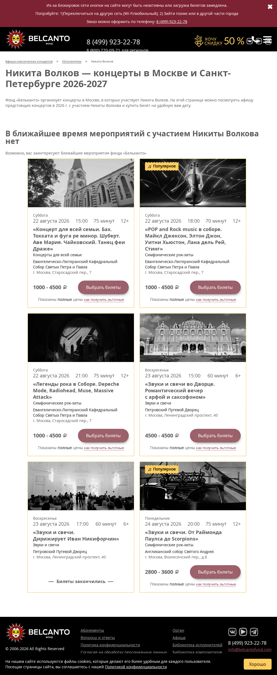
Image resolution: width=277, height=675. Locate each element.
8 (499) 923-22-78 (171, 21)
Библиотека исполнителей (197, 644)
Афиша (179, 637)
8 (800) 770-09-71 (103, 50)
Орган (178, 630)
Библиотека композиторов (197, 652)
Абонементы (92, 630)
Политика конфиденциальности (110, 644)
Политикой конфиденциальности (136, 666)
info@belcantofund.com (250, 649)
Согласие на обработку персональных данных (124, 652)
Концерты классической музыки (37, 39)
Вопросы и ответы (98, 637)
